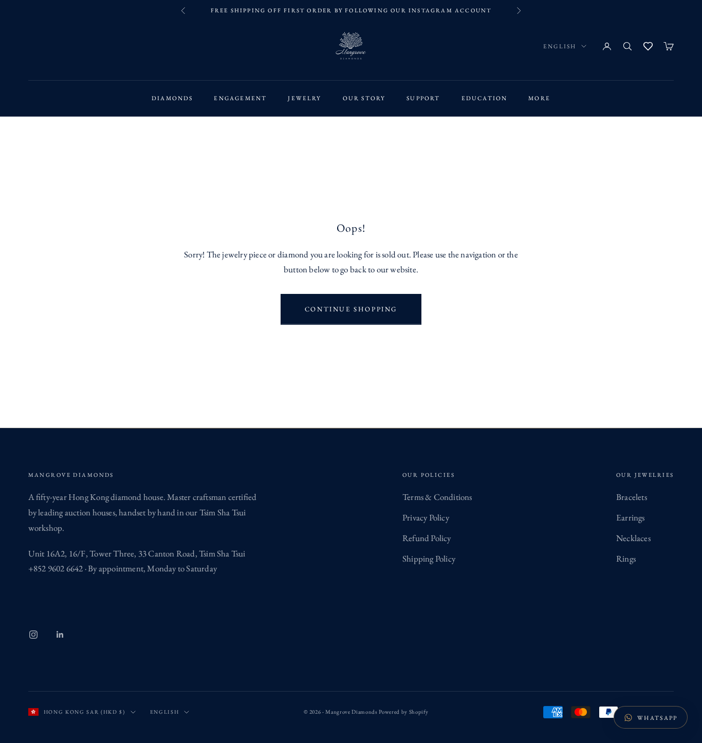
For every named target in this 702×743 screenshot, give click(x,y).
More (539, 98)
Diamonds (172, 98)
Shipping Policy (428, 558)
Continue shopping (351, 309)
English (559, 46)
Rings (626, 558)
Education (484, 98)
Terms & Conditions (437, 497)
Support (423, 98)
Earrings (630, 517)
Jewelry (304, 98)
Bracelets (631, 497)
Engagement (240, 98)
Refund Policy (426, 538)
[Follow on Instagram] (33, 634)
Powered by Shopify (404, 711)
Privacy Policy (425, 517)
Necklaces (633, 538)
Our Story (364, 98)
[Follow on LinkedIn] (60, 634)
